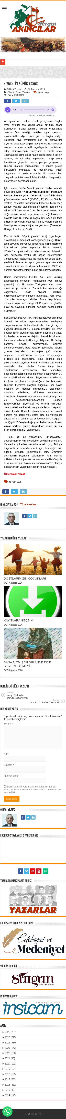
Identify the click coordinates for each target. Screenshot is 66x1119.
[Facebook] (20, 871)
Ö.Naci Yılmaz (14, 89)
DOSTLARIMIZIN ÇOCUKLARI (25, 578)
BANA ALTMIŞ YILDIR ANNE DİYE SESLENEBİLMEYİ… (27, 664)
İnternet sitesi (11, 775)
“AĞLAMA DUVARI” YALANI (44, 701)
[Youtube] (38, 871)
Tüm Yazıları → (29, 504)
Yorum (8, 723)
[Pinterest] (32, 871)
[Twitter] (26, 871)
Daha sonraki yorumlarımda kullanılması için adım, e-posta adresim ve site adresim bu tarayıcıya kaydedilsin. (32, 789)
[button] (33, 92)
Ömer (18, 92)
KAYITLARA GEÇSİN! (19, 620)
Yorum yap (43, 92)
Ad (6, 754)
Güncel (10, 92)
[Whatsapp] (45, 871)
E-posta (9, 764)
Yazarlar (26, 92)
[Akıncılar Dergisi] (33, 18)
